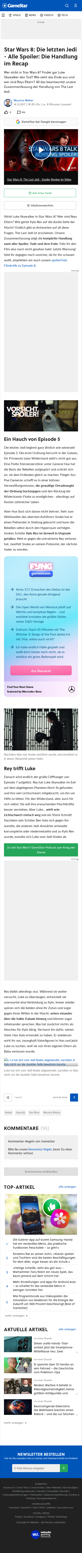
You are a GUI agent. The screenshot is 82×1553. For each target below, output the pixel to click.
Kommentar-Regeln (40, 1149)
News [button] (32, 15)
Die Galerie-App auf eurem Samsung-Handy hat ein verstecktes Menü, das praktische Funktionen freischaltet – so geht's (43, 1243)
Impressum (9, 1487)
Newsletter (52, 1491)
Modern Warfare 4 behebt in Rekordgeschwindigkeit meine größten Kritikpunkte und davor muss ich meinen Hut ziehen (54, 1393)
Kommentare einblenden (41, 1172)
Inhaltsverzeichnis (42, 205)
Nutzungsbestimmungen (15, 1494)
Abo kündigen (70, 1487)
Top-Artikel (19, 1187)
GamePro (26, 1507)
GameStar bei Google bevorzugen (43, 122)
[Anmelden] (64, 1468)
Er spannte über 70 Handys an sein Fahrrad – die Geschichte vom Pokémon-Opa (54, 1368)
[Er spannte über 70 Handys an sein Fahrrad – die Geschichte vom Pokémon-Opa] (18, 1365)
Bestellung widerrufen (24, 1491)
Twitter (18, 1516)
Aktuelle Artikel (26, 1329)
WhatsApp (61, 1516)
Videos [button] (49, 15)
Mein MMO (39, 1507)
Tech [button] (65, 15)
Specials (20, 1112)
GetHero (51, 1507)
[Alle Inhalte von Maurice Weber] (8, 103)
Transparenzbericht (46, 1498)
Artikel (8, 1112)
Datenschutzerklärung (55, 1494)
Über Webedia (53, 1487)
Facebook (29, 1516)
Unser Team (23, 1487)
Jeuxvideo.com (65, 1507)
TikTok (51, 1516)
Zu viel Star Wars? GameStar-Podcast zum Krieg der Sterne (41, 849)
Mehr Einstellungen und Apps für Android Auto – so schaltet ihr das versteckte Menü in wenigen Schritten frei (44, 1286)
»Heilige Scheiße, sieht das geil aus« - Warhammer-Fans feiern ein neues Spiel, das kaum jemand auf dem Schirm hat (43, 1272)
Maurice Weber (23, 100)
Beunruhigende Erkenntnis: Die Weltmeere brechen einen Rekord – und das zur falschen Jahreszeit (54, 1412)
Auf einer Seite (42, 193)
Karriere (41, 1491)
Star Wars (34, 1112)
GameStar (14, 1507)
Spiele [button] (17, 15)
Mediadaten (36, 1494)
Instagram (41, 1516)
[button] (67, 5)
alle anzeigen (67, 1187)
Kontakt (64, 1491)
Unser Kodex (37, 1487)
